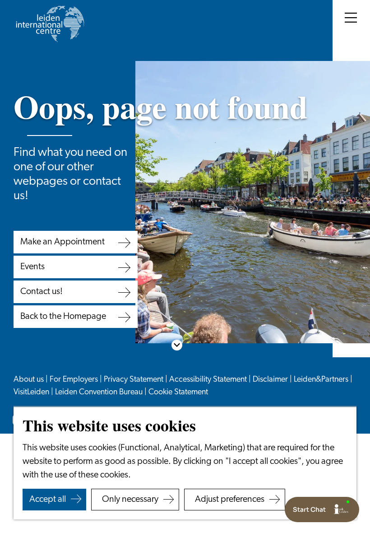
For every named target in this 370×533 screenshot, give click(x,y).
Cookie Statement (178, 392)
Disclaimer (271, 380)
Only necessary (130, 499)
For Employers (75, 380)
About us (30, 380)
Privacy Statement (134, 380)
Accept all (47, 499)
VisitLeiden (32, 392)
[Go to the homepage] (50, 24)
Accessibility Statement (209, 380)
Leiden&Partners (322, 380)
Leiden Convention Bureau (99, 392)
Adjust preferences (229, 499)
